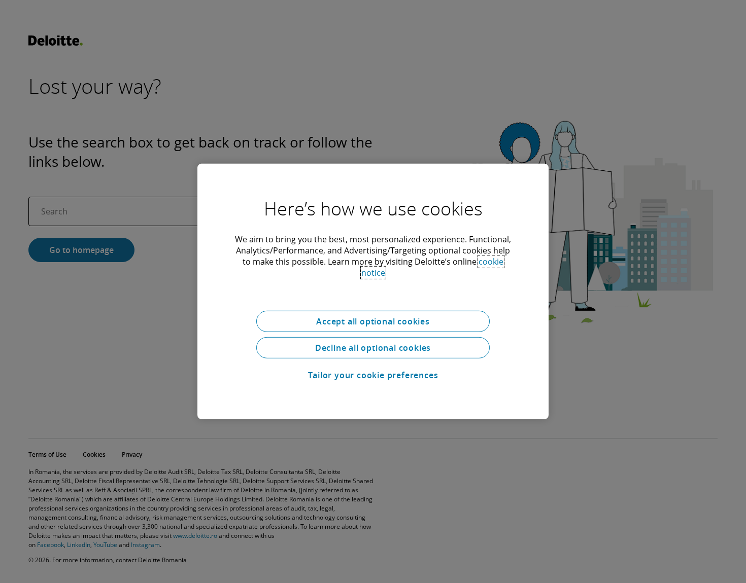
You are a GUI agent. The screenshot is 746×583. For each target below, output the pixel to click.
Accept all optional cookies (373, 321)
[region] (373, 291)
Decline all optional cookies (373, 347)
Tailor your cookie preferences (373, 375)
